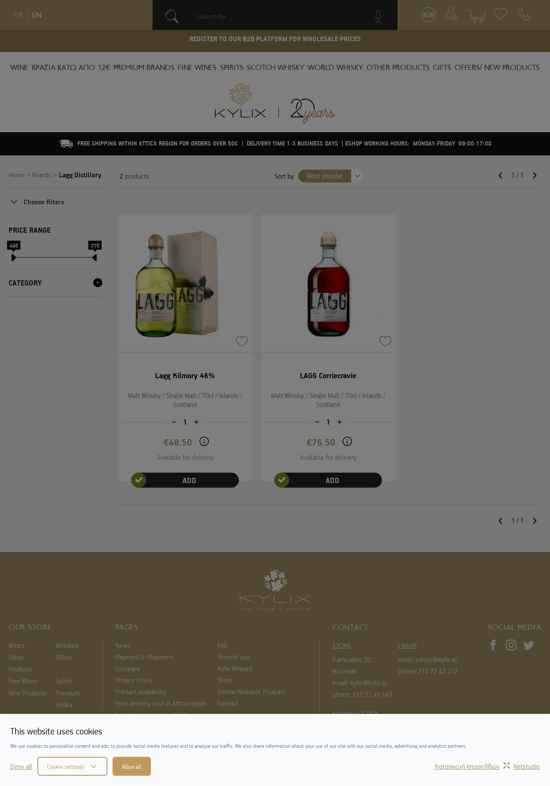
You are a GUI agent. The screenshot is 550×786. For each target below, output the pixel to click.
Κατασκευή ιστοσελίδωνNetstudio (487, 766)
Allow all (131, 766)
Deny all (21, 766)
